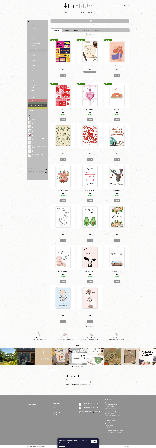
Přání (33, 50)
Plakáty (33, 55)
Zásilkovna (107, 415)
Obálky (33, 53)
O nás (54, 407)
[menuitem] (66, 12)
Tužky (33, 67)
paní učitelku (86, 71)
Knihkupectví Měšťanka (31, 404)
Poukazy (32, 92)
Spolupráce (55, 414)
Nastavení (62, 445)
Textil (32, 73)
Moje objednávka (56, 416)
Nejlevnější (67, 30)
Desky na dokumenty (36, 43)
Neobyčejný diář (34, 28)
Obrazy (32, 83)
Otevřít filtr (89, 34)
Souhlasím (94, 441)
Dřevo (32, 95)
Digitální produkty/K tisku (36, 87)
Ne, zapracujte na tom (32, 174)
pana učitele (93, 71)
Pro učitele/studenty (35, 30)
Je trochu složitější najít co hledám (34, 168)
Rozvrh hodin (34, 60)
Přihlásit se (68, 387)
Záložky (33, 45)
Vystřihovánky (34, 58)
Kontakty (54, 405)
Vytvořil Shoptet (126, 446)
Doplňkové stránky (35, 70)
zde (82, 442)
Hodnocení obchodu (57, 410)
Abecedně (96, 30)
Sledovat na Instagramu (79, 366)
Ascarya (31, 110)
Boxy (32, 75)
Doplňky (32, 80)
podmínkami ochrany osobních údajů (83, 384)
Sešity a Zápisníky (35, 36)
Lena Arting (32, 103)
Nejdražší (76, 30)
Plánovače (34, 38)
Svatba (32, 97)
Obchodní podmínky (57, 403)
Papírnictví (33, 33)
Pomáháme (33, 85)
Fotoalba (33, 65)
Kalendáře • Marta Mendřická (36, 105)
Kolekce (32, 90)
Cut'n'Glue (32, 108)
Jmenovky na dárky (36, 48)
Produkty (32, 25)
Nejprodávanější (86, 30)
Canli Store (32, 100)
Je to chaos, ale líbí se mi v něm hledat (35, 171)
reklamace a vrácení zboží (58, 409)
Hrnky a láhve (34, 78)
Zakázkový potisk (56, 412)
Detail (89, 78)
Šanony (33, 62)
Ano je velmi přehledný (32, 165)
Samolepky (34, 40)
